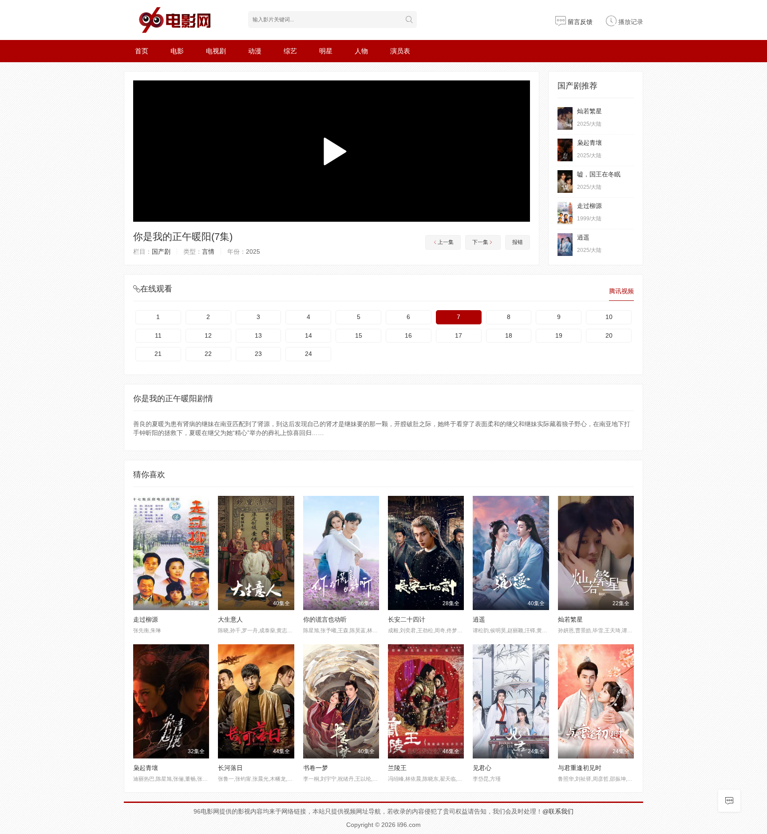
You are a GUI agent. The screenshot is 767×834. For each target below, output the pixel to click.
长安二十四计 (406, 619)
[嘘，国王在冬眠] (565, 181)
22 (208, 353)
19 (558, 335)
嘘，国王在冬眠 (599, 174)
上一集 (446, 242)
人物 (361, 51)
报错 (517, 242)
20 (609, 335)
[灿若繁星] (565, 118)
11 (158, 335)
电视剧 (216, 51)
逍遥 (583, 237)
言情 (208, 251)
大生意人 (230, 619)
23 (258, 353)
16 (408, 335)
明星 (325, 51)
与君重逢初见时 (579, 767)
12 (208, 335)
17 (458, 335)
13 (258, 335)
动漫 (254, 51)
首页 (141, 51)
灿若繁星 (589, 111)
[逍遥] (565, 244)
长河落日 (230, 767)
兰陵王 (397, 767)
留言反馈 (579, 21)
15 (358, 335)
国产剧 (161, 251)
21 (158, 353)
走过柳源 (589, 205)
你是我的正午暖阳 (172, 236)
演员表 (400, 51)
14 (308, 335)
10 (609, 316)
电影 (177, 51)
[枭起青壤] (565, 150)
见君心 (482, 767)
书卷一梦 (315, 767)
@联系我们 (557, 811)
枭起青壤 (589, 142)
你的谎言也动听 (325, 619)
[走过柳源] (565, 213)
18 (508, 335)
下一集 (480, 242)
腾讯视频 (621, 291)
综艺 (290, 51)
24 (308, 353)
